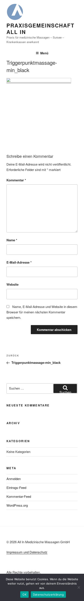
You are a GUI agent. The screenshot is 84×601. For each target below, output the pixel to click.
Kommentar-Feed (18, 496)
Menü (44, 53)
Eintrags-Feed (16, 487)
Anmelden (13, 478)
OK (24, 594)
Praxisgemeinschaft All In (40, 28)
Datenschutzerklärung (48, 594)
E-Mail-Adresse (19, 262)
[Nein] (78, 587)
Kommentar (16, 180)
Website (12, 284)
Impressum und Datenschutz (26, 552)
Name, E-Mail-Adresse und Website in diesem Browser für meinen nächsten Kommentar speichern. (41, 312)
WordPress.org (17, 505)
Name (11, 240)
